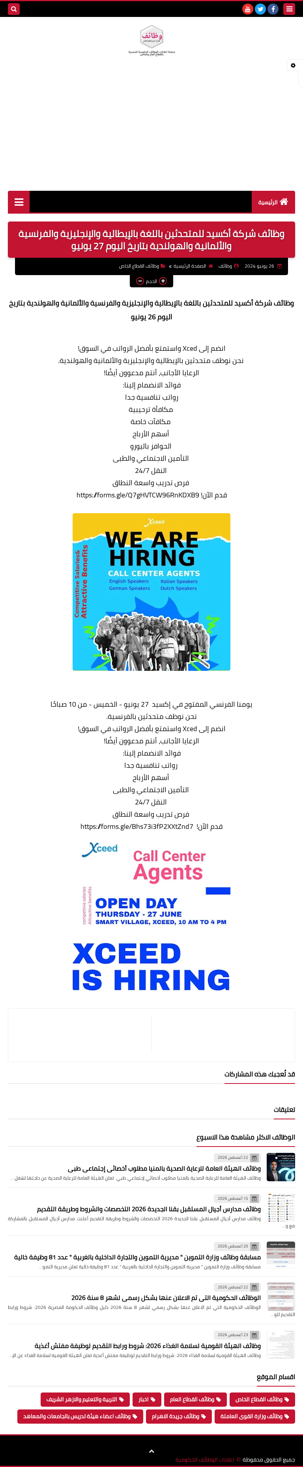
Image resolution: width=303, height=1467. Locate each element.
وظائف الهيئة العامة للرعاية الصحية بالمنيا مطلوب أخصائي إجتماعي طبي (164, 1168)
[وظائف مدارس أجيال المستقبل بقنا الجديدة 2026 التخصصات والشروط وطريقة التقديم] (281, 1208)
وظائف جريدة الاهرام (175, 1416)
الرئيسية (268, 202)
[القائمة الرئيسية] (19, 201)
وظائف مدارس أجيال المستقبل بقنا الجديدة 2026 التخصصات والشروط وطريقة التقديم (149, 1209)
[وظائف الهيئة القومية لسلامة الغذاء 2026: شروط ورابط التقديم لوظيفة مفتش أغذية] (281, 1344)
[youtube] (247, 9)
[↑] (151, 1451)
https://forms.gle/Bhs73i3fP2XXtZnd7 (136, 826)
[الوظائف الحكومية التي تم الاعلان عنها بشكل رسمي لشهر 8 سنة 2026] (281, 1297)
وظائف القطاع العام (192, 1399)
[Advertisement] (151, 131)
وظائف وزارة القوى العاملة (251, 1416)
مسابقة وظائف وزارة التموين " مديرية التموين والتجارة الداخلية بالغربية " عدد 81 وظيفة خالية (137, 1257)
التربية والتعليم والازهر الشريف (82, 1399)
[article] (84, 1035)
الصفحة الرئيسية (190, 265)
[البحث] (14, 9)
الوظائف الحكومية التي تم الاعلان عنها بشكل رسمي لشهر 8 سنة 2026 (166, 1297)
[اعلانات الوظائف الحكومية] (151, 41)
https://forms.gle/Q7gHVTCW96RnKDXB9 (138, 494)
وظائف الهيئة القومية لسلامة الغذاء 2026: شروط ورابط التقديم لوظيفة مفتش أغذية (148, 1346)
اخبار (143, 1399)
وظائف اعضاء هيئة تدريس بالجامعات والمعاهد (77, 1416)
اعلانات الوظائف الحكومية (205, 1460)
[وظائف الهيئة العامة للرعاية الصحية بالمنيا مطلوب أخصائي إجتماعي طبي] (281, 1167)
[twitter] (260, 9)
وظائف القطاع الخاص (139, 265)
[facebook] (273, 9)
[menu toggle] (289, 9)
